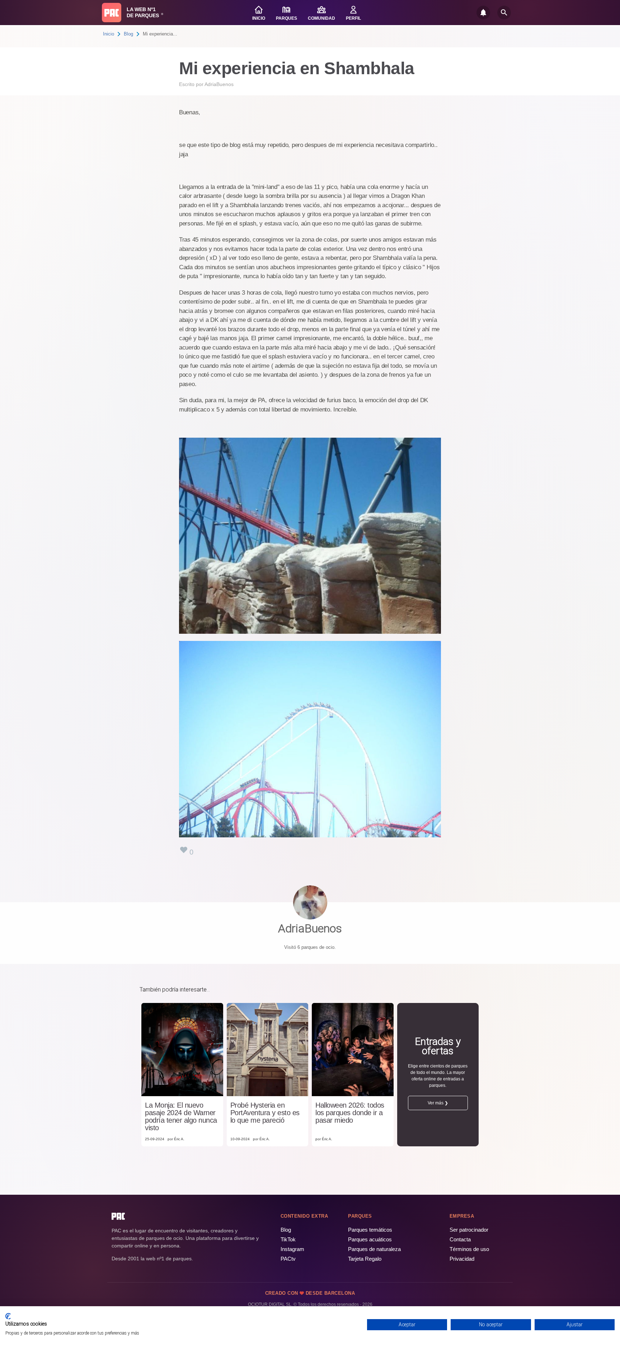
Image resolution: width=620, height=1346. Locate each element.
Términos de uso (469, 1249)
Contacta (460, 1239)
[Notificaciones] (483, 12)
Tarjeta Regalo (364, 1259)
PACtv (288, 1259)
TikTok (288, 1239)
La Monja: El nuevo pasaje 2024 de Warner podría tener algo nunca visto (181, 1117)
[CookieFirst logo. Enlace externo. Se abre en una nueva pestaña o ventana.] (8, 1316)
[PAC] (111, 12)
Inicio (108, 34)
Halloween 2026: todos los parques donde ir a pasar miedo (349, 1113)
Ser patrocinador (469, 1230)
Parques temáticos (370, 1230)
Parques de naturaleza (374, 1249)
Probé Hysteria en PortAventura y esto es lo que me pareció (265, 1113)
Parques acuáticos (370, 1239)
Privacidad (462, 1259)
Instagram (292, 1249)
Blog (128, 34)
